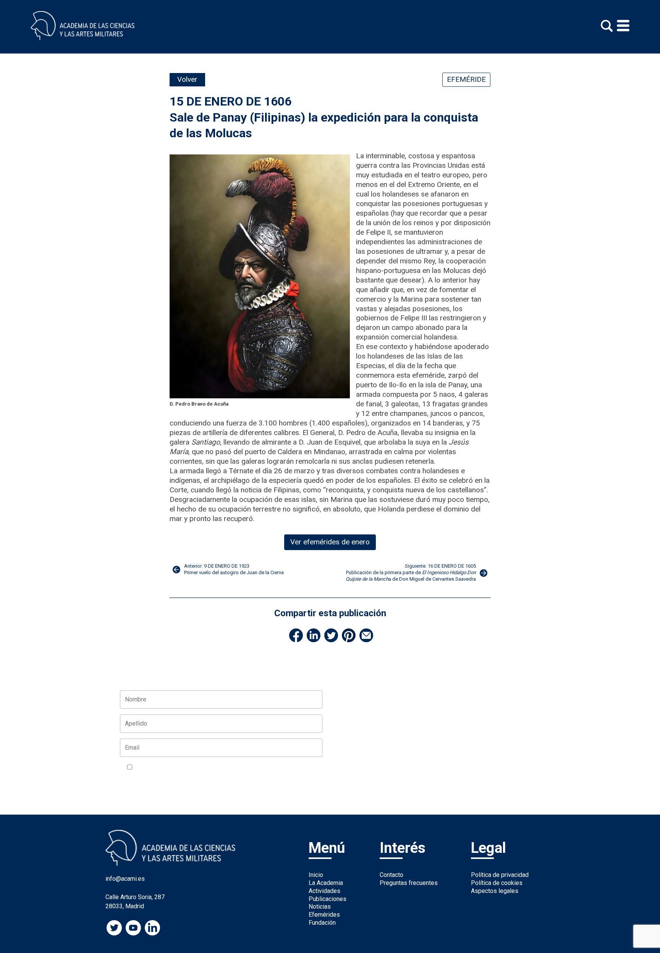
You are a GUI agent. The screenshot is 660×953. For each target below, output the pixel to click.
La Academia (326, 882)
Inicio (316, 874)
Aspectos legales (494, 891)
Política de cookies (496, 882)
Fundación (322, 922)
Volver (187, 79)
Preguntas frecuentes (409, 882)
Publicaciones (327, 899)
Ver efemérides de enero (330, 541)
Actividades (324, 891)
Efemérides (324, 914)
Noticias (320, 906)
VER (225, 767)
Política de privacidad (500, 874)
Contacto (391, 874)
